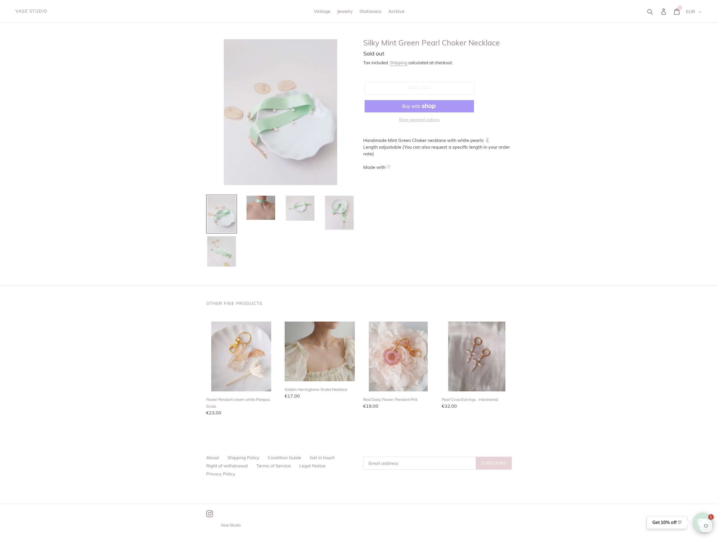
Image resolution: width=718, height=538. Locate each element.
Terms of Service (273, 465)
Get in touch (322, 457)
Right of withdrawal (227, 465)
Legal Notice (312, 465)
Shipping (398, 62)
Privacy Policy (220, 474)
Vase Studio (31, 11)
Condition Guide (284, 457)
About (212, 457)
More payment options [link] (419, 119)
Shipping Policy (243, 457)
